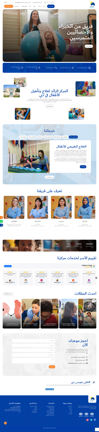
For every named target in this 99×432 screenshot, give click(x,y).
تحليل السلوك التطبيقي (50, 410)
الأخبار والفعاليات (24, 6)
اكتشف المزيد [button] (25, 277)
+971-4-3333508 (81, 357)
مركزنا (71, 412)
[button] (3, 278)
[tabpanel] (49, 156)
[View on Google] (10, 280)
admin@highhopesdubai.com (15, 408)
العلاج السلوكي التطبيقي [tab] (48, 137)
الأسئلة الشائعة (34, 412)
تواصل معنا (17, 6)
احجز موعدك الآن (9, 6)
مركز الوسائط (35, 410)
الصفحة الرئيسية (51, 6)
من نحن (44, 6)
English (5, 2)
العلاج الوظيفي (51, 409)
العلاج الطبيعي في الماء (50, 412)
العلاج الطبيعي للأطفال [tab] (73, 137)
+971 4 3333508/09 (17, 406)
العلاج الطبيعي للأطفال (50, 406)
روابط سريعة (70, 406)
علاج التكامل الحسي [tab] (23, 137)
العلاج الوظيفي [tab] (65, 137)
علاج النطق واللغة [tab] (57, 137)
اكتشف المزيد (88, 52)
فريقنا (35, 6)
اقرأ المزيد (83, 167)
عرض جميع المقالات (8, 294)
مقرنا (30, 6)
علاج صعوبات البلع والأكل (50, 415)
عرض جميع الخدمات (49, 177)
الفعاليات (35, 409)
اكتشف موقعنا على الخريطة (80, 360)
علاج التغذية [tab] (40, 137)
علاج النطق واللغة (51, 408)
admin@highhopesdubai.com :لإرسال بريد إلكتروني (76, 363)
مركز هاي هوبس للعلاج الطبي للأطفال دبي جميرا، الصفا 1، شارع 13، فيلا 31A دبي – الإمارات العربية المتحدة (13, 411)
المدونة (36, 408)
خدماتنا (39, 6)
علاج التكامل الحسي (51, 413)
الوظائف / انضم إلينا (33, 406)
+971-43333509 (74, 357)
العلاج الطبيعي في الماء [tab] (32, 137)
